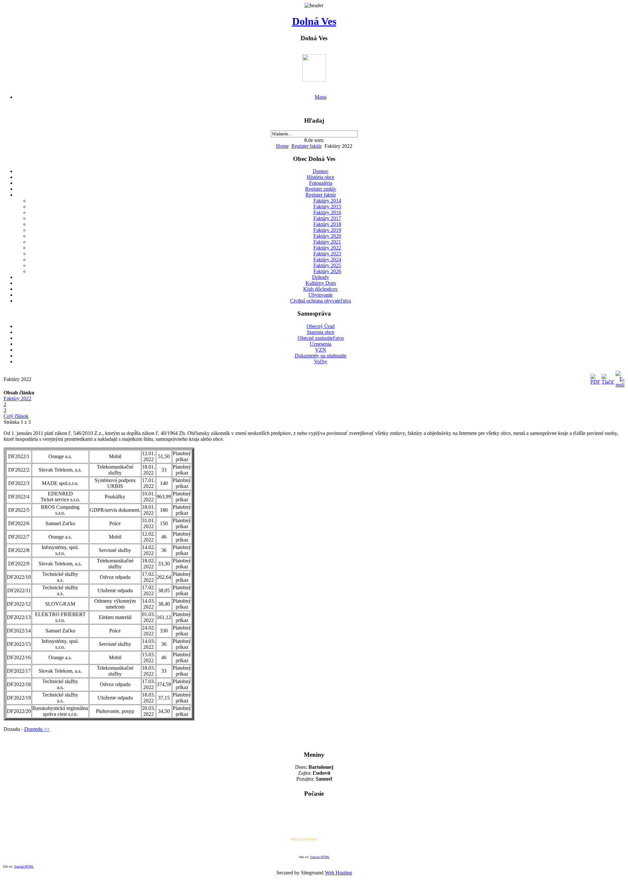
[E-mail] (620, 385)
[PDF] (595, 382)
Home (282, 146)
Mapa (320, 97)
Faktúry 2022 (17, 398)
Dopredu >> (37, 729)
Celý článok (16, 416)
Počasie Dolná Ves (304, 839)
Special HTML (320, 857)
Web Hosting (338, 872)
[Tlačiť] (608, 382)
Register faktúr (306, 146)
